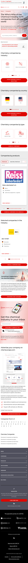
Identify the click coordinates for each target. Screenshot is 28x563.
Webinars (3, 470)
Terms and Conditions (16, 556)
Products (3, 460)
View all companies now (14, 264)
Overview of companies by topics (8, 439)
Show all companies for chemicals (14, 212)
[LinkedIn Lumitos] (14, 538)
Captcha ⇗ (19, 332)
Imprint (6, 556)
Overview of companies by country (9, 443)
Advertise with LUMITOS (13, 543)
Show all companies (14, 146)
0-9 (2, 422)
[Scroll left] (23, 162)
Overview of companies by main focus (9, 441)
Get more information (14, 414)
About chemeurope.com (14, 548)
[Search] (19, 7)
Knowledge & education (7, 475)
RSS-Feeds (3, 479)
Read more (4, 339)
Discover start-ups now (14, 296)
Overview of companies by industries (9, 437)
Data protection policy (14, 559)
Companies (3, 456)
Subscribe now (14, 500)
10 (20, 208)
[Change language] (23, 7)
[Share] (21, 7)
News (2, 451)
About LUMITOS (13, 546)
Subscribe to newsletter (12, 327)
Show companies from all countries (14, 114)
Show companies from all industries (14, 80)
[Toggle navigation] (26, 7)
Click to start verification (14, 331)
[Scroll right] (25, 162)
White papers (4, 465)
